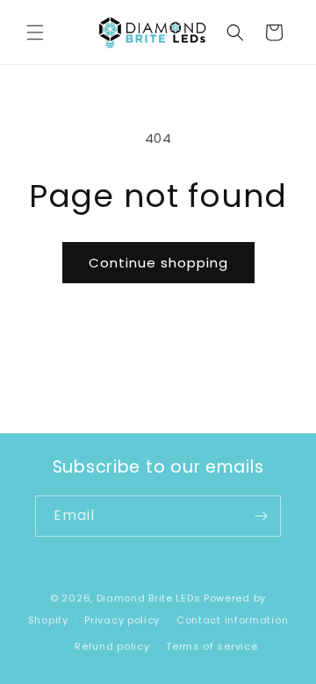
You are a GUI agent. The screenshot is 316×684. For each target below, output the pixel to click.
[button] (35, 32)
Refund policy (112, 646)
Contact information (232, 620)
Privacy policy (122, 620)
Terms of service (211, 646)
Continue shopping (158, 262)
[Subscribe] (260, 516)
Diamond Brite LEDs (149, 598)
